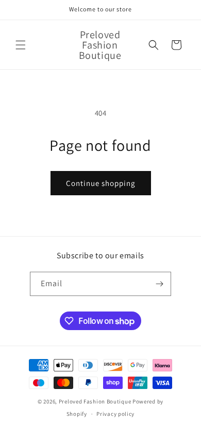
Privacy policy (115, 413)
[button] (20, 45)
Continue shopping (101, 183)
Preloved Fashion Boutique (95, 401)
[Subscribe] (159, 284)
